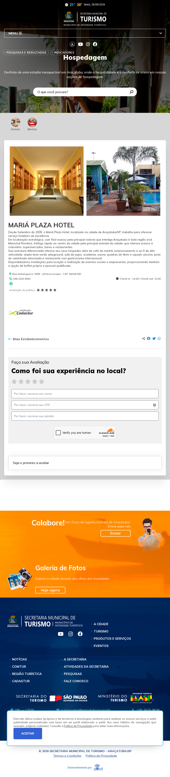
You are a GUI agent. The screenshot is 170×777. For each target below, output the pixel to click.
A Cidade (101, 624)
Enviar (115, 533)
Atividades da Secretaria (86, 667)
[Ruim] (21, 381)
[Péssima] (14, 381)
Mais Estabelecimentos (31, 339)
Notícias (19, 659)
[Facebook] (78, 634)
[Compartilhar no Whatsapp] (159, 338)
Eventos (101, 646)
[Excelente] (41, 381)
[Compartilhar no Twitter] (154, 338)
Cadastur (21, 681)
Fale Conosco (76, 681)
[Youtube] (59, 634)
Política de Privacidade (78, 726)
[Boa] (35, 381)
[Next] (158, 181)
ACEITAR (27, 733)
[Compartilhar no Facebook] (148, 338)
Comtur (19, 667)
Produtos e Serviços (112, 639)
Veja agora (50, 590)
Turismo (101, 631)
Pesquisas (73, 674)
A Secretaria (75, 659)
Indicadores (64, 52)
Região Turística (27, 674)
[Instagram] (69, 634)
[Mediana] (28, 381)
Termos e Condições (67, 756)
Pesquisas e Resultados (26, 52)
